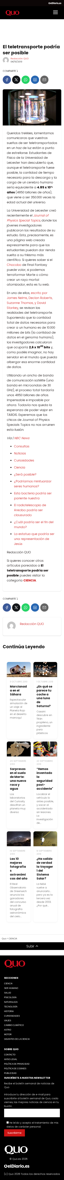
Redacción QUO (20, 58)
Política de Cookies (15, 1068)
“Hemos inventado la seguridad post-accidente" (45, 779)
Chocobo (14, 265)
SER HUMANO (11, 988)
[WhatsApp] (26, 80)
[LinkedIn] (35, 80)
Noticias (20, 453)
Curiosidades (24, 460)
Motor (8, 1034)
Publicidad (10, 1073)
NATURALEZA (11, 1002)
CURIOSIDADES (12, 1016)
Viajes (7, 1020)
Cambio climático (14, 1025)
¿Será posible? (25, 474)
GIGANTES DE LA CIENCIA (17, 1039)
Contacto (9, 1054)
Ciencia (19, 467)
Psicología (10, 997)
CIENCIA (8, 983)
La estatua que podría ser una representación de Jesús (34, 539)
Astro (7, 1030)
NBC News (21, 438)
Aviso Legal (10, 1059)
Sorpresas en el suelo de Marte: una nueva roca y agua (18, 779)
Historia (9, 1011)
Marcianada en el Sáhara (18, 690)
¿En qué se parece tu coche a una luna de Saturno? (44, 696)
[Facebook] (7, 80)
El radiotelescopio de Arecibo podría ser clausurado (30, 510)
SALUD (7, 993)
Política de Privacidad (17, 1064)
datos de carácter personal (23, 1126)
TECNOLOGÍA (10, 1007)
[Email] (44, 80)
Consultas (21, 446)
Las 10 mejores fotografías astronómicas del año (18, 869)
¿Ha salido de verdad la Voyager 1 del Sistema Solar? (45, 869)
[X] (16, 80)
